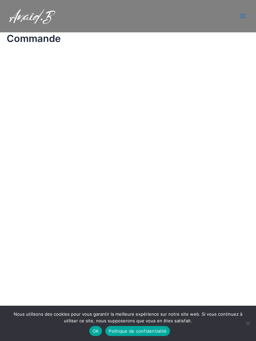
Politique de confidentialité (138, 331)
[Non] (247, 323)
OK (96, 331)
